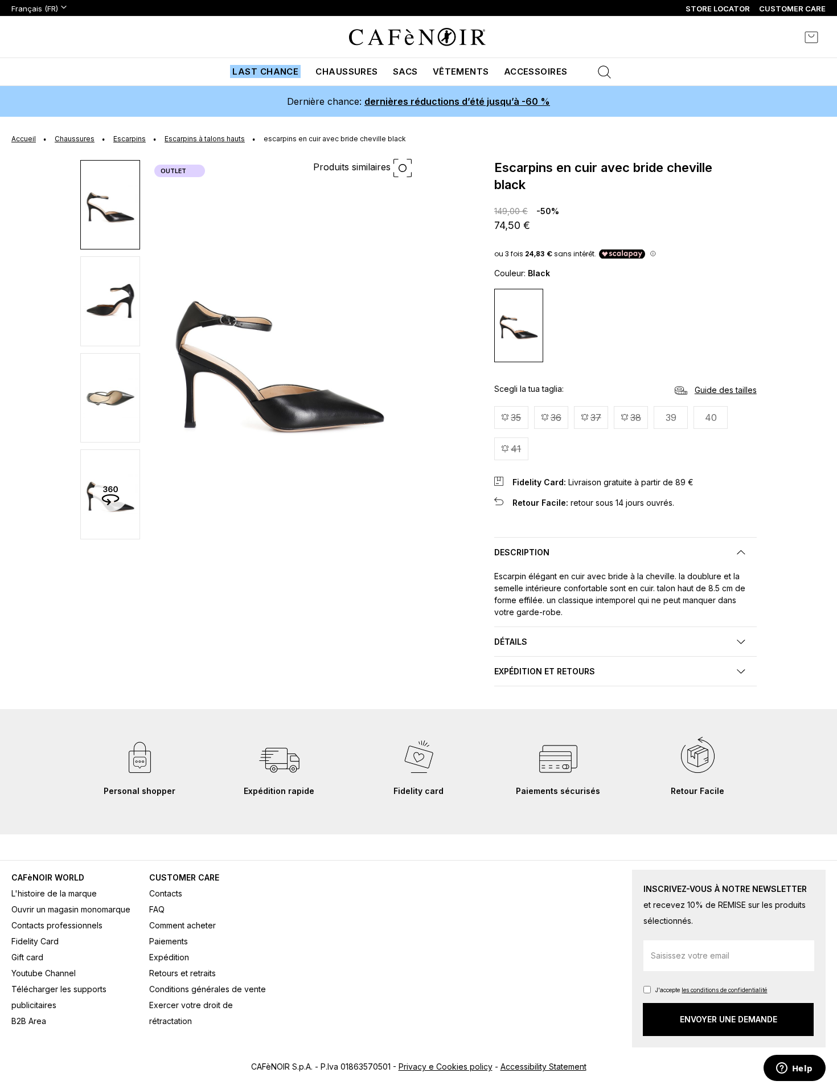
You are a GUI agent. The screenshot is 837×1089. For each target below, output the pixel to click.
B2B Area (28, 1021)
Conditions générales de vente (207, 989)
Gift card (27, 957)
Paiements (168, 941)
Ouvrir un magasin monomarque (70, 909)
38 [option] (635, 417)
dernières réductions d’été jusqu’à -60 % (457, 101)
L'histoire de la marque (54, 893)
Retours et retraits (182, 973)
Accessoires (536, 71)
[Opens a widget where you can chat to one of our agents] (794, 1069)
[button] (110, 204)
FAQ (157, 909)
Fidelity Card (35, 941)
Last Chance (265, 71)
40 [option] (711, 417)
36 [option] (556, 417)
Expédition (169, 957)
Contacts (165, 893)
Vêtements (461, 71)
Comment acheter (182, 925)
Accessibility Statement (543, 1066)
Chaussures (346, 71)
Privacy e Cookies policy (446, 1066)
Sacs (405, 71)
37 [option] (595, 417)
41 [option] (516, 449)
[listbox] (625, 434)
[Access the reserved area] (780, 37)
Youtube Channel (43, 973)
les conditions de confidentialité (724, 989)
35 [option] (516, 417)
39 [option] (671, 417)
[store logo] (417, 37)
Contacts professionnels (56, 925)
